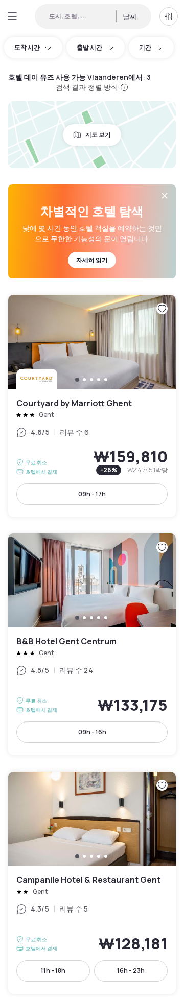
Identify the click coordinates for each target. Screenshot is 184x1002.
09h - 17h (92, 494)
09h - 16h (92, 732)
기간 (145, 47)
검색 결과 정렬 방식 (87, 87)
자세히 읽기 (92, 259)
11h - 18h (53, 970)
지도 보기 (98, 134)
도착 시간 (27, 47)
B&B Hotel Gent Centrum (92, 644)
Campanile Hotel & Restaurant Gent (92, 883)
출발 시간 (89, 47)
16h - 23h (131, 970)
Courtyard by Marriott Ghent (92, 406)
